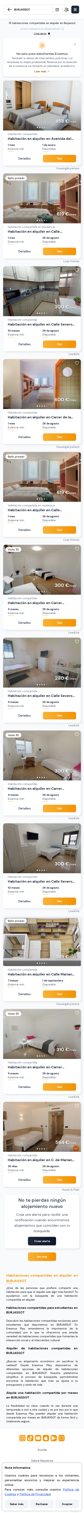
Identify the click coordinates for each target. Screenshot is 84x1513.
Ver (59, 158)
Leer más (40, 71)
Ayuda (42, 1450)
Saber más (16, 1504)
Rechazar (42, 1504)
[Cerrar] (75, 44)
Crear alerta (42, 1241)
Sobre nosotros (42, 1461)
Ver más (42, 1256)
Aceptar (67, 1504)
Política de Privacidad (35, 1494)
